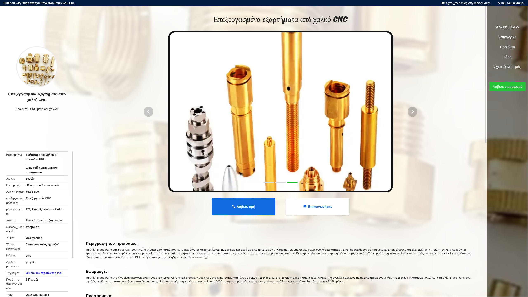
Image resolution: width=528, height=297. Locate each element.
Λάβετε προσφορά (507, 87)
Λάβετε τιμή (246, 207)
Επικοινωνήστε (320, 207)
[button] (148, 112)
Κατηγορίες (507, 37)
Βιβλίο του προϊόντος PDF (44, 273)
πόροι (507, 57)
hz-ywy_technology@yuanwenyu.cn (467, 3)
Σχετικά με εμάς (507, 67)
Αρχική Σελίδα (507, 27)
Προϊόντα (21, 109)
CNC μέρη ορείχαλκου (44, 109)
